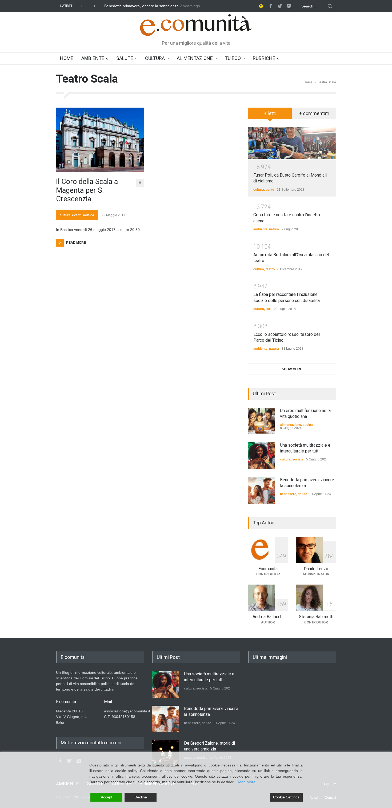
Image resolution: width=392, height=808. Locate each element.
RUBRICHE (264, 58)
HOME (66, 58)
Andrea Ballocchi (268, 616)
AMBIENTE (92, 58)
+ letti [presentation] (270, 113)
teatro (270, 269)
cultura (65, 215)
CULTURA (155, 58)
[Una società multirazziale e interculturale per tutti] (261, 455)
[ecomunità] (196, 27)
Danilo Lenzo (316, 568)
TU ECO (233, 58)
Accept (106, 797)
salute (302, 494)
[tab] (270, 115)
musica (88, 215)
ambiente (260, 229)
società (297, 459)
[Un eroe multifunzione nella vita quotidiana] (261, 421)
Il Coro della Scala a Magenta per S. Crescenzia (87, 190)
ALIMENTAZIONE (195, 58)
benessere (288, 494)
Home (308, 82)
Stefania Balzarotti (316, 616)
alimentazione (290, 425)
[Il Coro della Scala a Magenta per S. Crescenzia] (100, 140)
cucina (308, 425)
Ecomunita (268, 568)
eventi (76, 215)
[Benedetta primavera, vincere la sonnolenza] (261, 490)
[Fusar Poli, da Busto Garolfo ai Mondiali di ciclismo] (292, 143)
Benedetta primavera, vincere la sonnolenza (129, 6)
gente (270, 189)
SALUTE (124, 58)
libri (268, 309)
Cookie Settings (286, 797)
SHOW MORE (292, 369)
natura (274, 229)
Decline (140, 797)
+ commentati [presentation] (314, 113)
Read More (246, 782)
